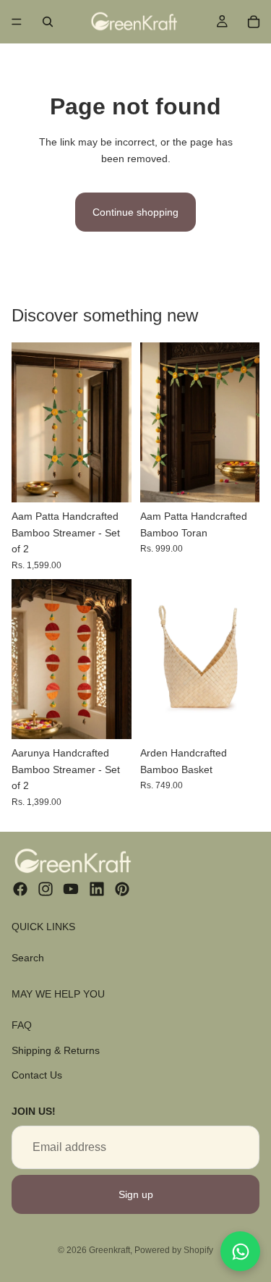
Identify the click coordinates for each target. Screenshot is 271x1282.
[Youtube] (70, 889)
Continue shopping (135, 212)
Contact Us (37, 1075)
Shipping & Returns (56, 1049)
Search (28, 957)
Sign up (136, 1194)
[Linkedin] (97, 889)
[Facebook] (20, 889)
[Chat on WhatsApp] (240, 1251)
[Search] (48, 22)
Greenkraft (109, 1250)
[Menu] (16, 21)
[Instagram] (45, 889)
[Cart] (254, 22)
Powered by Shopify (173, 1250)
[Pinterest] (122, 889)
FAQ (22, 1025)
